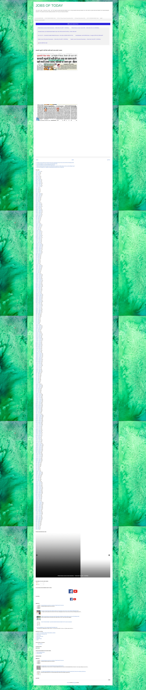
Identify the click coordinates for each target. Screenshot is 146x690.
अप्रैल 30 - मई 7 (38, 264)
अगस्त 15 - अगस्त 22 (38, 365)
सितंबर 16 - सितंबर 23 (39, 508)
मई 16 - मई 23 (38, 380)
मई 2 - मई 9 (37, 382)
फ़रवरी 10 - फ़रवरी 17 (38, 483)
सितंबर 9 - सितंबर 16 (38, 509)
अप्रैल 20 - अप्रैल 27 (38, 193)
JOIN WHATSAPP (39, 653)
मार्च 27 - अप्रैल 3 (38, 329)
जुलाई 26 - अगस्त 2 (38, 429)
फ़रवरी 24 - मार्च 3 (38, 481)
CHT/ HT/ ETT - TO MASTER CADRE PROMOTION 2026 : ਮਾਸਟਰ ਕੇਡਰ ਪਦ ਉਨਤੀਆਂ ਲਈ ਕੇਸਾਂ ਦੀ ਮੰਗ (55, 35)
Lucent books (39, 635)
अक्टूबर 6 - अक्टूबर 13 (39, 446)
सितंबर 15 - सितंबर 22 (39, 212)
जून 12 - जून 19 (38, 316)
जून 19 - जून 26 (38, 315)
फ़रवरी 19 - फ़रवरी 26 (38, 274)
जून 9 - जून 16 (38, 220)
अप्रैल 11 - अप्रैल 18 (38, 386)
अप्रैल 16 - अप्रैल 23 (38, 266)
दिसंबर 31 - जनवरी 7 (38, 236)
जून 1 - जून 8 (37, 187)
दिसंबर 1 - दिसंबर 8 (38, 207)
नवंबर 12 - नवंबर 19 (38, 241)
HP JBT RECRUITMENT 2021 (50, 18)
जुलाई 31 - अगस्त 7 (38, 308)
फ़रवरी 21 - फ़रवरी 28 (38, 394)
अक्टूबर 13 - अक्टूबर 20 (39, 445)
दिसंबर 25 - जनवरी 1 (38, 284)
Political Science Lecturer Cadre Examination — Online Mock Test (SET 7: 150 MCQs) (53, 27)
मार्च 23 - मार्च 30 (38, 198)
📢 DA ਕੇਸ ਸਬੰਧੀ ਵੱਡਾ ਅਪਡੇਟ (42, 42)
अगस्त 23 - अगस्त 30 (38, 424)
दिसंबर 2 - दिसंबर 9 (38, 495)
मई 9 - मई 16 (37, 381)
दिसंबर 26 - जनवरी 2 (38, 343)
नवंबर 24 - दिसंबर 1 (38, 208)
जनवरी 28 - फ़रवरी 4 (38, 234)
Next (109, 555)
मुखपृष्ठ (101, 18)
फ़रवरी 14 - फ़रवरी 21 (38, 395)
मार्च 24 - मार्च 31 (38, 476)
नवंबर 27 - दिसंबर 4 (38, 288)
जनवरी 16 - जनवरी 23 (39, 339)
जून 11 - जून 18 (38, 258)
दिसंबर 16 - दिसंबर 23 (38, 493)
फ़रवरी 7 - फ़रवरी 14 (38, 396)
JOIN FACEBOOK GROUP (41, 652)
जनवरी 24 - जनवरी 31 (39, 399)
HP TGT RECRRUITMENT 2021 (93, 18)
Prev (37, 555)
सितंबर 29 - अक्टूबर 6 (38, 209)
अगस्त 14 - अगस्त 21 (38, 306)
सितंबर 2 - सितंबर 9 (38, 510)
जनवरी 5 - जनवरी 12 (38, 433)
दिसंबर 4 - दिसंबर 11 (38, 287)
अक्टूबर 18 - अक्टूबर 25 (39, 415)
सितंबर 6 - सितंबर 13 (38, 422)
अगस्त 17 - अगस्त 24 (38, 185)
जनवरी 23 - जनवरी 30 (39, 338)
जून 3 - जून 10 (38, 525)
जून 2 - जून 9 (37, 221)
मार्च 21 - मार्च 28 (38, 389)
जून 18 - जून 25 (38, 257)
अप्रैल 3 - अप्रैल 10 (38, 328)
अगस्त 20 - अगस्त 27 (38, 251)
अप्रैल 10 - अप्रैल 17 (38, 327)
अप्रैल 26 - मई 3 (38, 176)
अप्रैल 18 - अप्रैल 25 (38, 385)
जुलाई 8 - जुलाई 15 (38, 519)
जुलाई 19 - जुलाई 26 (38, 430)
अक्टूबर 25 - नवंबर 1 (38, 414)
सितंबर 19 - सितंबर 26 (39, 359)
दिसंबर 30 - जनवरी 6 (38, 490)
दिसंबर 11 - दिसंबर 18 (38, 286)
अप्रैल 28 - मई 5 (38, 223)
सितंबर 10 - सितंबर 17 (39, 249)
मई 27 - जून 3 (37, 526)
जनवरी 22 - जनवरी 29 (39, 279)
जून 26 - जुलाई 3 (38, 314)
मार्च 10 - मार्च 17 (38, 228)
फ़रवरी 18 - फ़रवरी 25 (38, 231)
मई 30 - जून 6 (37, 378)
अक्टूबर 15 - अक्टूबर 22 (39, 245)
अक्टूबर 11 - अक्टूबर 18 (39, 416)
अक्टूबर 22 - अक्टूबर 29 (39, 244)
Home (37, 639)
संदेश (37, 582)
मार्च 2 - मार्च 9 (37, 201)
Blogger (74, 682)
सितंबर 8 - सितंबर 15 (38, 451)
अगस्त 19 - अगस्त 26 (38, 512)
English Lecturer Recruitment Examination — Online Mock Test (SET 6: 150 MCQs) (53, 39)
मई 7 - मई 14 (37, 263)
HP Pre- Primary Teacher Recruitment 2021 (65, 18)
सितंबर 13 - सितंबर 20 (39, 421)
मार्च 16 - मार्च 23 (38, 199)
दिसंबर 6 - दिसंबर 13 (38, 407)
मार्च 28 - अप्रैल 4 (38, 388)
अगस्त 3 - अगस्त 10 (38, 186)
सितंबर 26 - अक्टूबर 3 (38, 358)
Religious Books (39, 638)
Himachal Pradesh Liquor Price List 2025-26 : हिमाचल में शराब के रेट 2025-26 (52, 605)
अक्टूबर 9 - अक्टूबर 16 (39, 296)
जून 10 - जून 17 (38, 524)
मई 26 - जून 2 (37, 468)
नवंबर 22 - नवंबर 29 (38, 409)
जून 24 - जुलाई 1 (38, 522)
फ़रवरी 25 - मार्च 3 (38, 230)
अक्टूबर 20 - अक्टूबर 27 (39, 444)
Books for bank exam (40, 636)
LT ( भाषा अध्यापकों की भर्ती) (39, 18)
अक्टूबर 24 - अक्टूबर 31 (39, 353)
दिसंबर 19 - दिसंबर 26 (38, 344)
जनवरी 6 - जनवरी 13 (38, 489)
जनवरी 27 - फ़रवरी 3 (38, 486)
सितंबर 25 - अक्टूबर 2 (38, 299)
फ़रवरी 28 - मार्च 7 (38, 393)
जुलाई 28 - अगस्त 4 (38, 458)
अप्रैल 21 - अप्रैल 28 (38, 224)
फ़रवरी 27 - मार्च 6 (38, 332)
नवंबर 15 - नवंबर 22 (38, 410)
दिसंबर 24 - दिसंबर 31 (38, 237)
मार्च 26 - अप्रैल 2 (38, 270)
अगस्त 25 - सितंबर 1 (38, 213)
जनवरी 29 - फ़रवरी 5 (38, 278)
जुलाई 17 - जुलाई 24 (38, 310)
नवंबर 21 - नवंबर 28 (38, 349)
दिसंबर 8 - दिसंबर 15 (38, 436)
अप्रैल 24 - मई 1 (38, 324)
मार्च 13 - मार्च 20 (38, 331)
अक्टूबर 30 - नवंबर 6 (38, 293)
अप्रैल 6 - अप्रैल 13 (38, 195)
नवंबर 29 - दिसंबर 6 (38, 408)
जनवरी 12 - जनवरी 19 (39, 432)
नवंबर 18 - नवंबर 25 (38, 497)
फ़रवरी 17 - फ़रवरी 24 (38, 482)
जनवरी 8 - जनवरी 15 (38, 281)
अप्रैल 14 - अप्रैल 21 (38, 473)
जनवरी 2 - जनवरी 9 (38, 342)
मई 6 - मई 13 (37, 529)
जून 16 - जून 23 (38, 465)
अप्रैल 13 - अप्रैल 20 (38, 194)
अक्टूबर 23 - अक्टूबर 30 (39, 294)
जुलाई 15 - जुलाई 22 (38, 518)
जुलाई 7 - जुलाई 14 (38, 216)
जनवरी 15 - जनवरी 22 (39, 280)
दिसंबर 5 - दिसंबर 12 (38, 346)
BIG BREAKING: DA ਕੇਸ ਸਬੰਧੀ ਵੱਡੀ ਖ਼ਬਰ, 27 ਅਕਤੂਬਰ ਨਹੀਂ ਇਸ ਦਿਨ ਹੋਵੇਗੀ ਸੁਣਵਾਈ (89, 35)
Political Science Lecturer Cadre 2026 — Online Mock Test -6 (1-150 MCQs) (85, 27)
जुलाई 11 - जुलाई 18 (38, 371)
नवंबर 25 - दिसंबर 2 (38, 496)
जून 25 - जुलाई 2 (38, 256)
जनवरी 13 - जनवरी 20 (39, 488)
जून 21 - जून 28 (38, 172)
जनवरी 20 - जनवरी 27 (39, 487)
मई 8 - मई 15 (37, 322)
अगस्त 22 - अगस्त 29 (38, 364)
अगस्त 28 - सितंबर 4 (38, 303)
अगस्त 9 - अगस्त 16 (38, 171)
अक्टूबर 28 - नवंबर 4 (38, 501)
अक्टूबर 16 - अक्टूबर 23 (39, 295)
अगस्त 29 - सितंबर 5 (38, 363)
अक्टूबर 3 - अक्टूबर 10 (39, 357)
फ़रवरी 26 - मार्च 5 (38, 273)
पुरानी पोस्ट (108, 159)
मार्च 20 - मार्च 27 (38, 330)
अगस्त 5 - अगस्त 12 (38, 515)
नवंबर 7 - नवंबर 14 (38, 351)
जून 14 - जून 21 (38, 173)
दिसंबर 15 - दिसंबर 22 (38, 206)
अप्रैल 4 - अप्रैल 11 (38, 387)
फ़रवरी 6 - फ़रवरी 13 (38, 336)
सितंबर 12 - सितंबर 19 (39, 360)
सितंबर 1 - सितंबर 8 (38, 452)
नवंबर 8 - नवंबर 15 (38, 411)
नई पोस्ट (37, 159)
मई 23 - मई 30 (38, 379)
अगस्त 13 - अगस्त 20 (38, 252)
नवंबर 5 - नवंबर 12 (38, 242)
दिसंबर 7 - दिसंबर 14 (38, 180)
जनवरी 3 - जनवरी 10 (38, 402)
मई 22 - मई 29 (38, 320)
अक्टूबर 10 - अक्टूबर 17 (39, 356)
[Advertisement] (73, 79)
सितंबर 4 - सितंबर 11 (38, 302)
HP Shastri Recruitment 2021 (80, 18)
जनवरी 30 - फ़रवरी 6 (38, 337)
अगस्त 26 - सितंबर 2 (38, 511)
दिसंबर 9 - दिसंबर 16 (38, 494)
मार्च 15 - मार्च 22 (38, 178)
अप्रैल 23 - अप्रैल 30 (38, 265)
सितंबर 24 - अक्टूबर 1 (38, 248)
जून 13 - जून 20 (38, 375)
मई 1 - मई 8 (37, 323)
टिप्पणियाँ (38, 584)
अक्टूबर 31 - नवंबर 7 (38, 352)
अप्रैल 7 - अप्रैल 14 (38, 474)
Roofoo (68, 682)
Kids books (38, 637)
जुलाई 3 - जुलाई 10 (38, 313)
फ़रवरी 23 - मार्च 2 (38, 202)
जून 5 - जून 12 (38, 317)
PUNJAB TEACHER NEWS (39, 20)
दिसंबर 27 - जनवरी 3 (38, 403)
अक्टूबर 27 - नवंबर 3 (38, 443)
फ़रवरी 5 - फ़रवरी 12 (38, 277)
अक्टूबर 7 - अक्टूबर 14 (39, 504)
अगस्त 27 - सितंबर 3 (38, 250)
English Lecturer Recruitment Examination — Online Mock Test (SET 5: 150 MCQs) (86, 39)
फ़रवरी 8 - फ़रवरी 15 (38, 179)
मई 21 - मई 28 (38, 260)
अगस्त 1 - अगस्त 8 (38, 367)
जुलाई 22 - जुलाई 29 (38, 517)
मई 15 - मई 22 (38, 321)
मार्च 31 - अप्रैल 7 (38, 227)
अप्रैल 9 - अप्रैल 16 (38, 267)
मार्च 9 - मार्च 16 (38, 200)
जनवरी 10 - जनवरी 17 (39, 401)
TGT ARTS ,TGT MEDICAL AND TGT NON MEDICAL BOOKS (46, 632)
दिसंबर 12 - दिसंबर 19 (38, 345)
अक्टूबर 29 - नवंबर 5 (38, 243)
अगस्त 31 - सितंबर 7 (38, 184)
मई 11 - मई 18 (38, 191)
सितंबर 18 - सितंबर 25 (39, 300)
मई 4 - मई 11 (37, 192)
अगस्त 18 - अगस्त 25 (38, 214)
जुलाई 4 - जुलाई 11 (38, 372)
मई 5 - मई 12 (37, 222)
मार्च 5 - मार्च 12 (38, 272)
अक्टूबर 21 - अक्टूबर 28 (39, 502)
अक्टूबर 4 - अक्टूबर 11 (39, 417)
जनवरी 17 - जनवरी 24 (39, 400)
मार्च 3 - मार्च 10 (38, 229)
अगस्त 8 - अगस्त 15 (38, 366)
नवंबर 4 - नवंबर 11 (38, 500)
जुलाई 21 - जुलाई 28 (38, 459)
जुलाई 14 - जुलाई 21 (38, 215)
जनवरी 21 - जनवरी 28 (39, 235)
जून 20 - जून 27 (38, 374)
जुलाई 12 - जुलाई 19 (38, 431)
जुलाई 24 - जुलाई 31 (38, 309)
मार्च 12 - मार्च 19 (38, 271)
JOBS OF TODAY (49, 5)
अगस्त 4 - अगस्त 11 (38, 457)
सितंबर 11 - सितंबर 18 (39, 301)
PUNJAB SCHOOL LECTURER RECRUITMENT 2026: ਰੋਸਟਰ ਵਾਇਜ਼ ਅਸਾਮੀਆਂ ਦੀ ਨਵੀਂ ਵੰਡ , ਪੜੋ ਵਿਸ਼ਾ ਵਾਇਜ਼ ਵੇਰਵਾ (57, 31)
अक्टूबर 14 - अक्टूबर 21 (39, 503)
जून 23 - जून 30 (38, 464)
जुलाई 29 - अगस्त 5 (38, 516)
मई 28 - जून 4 (37, 259)
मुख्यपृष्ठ (73, 159)
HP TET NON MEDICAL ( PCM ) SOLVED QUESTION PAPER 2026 (47, 163)
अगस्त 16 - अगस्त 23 (38, 425)
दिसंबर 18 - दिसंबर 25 (38, 285)
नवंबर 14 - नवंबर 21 (38, 350)
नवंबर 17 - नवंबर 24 (38, 439)
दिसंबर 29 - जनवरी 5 (38, 205)
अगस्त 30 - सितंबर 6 (38, 423)
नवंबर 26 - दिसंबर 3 (38, 238)
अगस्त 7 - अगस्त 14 (38, 307)
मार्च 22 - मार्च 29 (38, 177)
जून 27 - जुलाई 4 (38, 373)
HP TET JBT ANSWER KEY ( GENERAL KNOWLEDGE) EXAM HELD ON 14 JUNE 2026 (50, 167)
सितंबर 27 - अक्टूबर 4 (38, 418)
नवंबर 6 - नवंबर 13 (38, 292)
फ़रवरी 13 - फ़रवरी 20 (38, 335)
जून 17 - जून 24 (38, 523)
